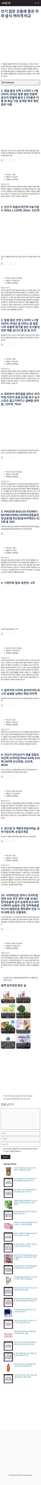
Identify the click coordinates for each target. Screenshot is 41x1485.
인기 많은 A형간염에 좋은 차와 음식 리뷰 (17, 1099)
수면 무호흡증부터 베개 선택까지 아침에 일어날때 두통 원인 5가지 (25, 1180)
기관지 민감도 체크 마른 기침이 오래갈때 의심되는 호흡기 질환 (25, 1376)
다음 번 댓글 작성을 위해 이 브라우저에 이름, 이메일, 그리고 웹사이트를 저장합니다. (21, 1150)
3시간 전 (6, 3)
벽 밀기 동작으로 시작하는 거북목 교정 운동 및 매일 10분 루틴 (25, 1245)
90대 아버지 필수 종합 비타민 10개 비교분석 (18, 1096)
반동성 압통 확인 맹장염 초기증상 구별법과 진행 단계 (25, 1212)
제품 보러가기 (5, 184)
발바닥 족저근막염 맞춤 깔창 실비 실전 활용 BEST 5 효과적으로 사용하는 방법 (25, 1257)
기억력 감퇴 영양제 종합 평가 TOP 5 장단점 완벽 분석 (25, 1310)
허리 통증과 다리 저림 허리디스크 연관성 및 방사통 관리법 (25, 1289)
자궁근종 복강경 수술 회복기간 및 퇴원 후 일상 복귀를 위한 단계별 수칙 (25, 1300)
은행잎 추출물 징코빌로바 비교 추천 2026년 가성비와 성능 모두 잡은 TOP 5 (25, 1202)
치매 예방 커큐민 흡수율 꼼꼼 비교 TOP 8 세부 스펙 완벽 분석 (25, 1365)
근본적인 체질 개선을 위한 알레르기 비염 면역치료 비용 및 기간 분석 (25, 1343)
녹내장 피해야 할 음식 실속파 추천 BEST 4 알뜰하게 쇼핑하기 (25, 1169)
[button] (35, 3)
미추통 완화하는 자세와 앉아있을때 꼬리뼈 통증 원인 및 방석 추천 (25, 1267)
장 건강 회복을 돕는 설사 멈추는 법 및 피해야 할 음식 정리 (25, 1354)
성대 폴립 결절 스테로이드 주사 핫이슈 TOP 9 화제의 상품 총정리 (25, 1278)
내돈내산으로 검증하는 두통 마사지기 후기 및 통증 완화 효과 (25, 1321)
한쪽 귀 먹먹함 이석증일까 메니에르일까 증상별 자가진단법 (25, 1234)
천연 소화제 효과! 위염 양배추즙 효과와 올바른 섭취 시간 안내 (25, 1191)
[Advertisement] (20, 41)
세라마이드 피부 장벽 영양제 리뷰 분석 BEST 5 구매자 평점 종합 (25, 1223)
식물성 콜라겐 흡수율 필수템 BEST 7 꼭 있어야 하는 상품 (25, 1332)
